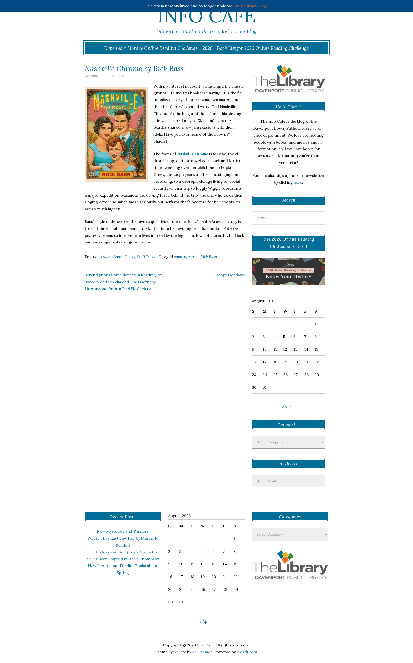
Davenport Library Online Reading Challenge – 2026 (158, 48)
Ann (121, 76)
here (298, 182)
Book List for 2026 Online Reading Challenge (263, 48)
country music (186, 256)
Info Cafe (206, 15)
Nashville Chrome (192, 153)
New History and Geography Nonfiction (122, 552)
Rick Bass (209, 256)
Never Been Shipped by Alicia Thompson (122, 559)
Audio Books (113, 256)
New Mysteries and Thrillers (123, 531)
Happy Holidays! (230, 274)
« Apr (286, 406)
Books (130, 256)
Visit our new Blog (250, 5)
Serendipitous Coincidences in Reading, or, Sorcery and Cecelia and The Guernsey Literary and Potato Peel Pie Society (124, 281)
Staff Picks (146, 256)
